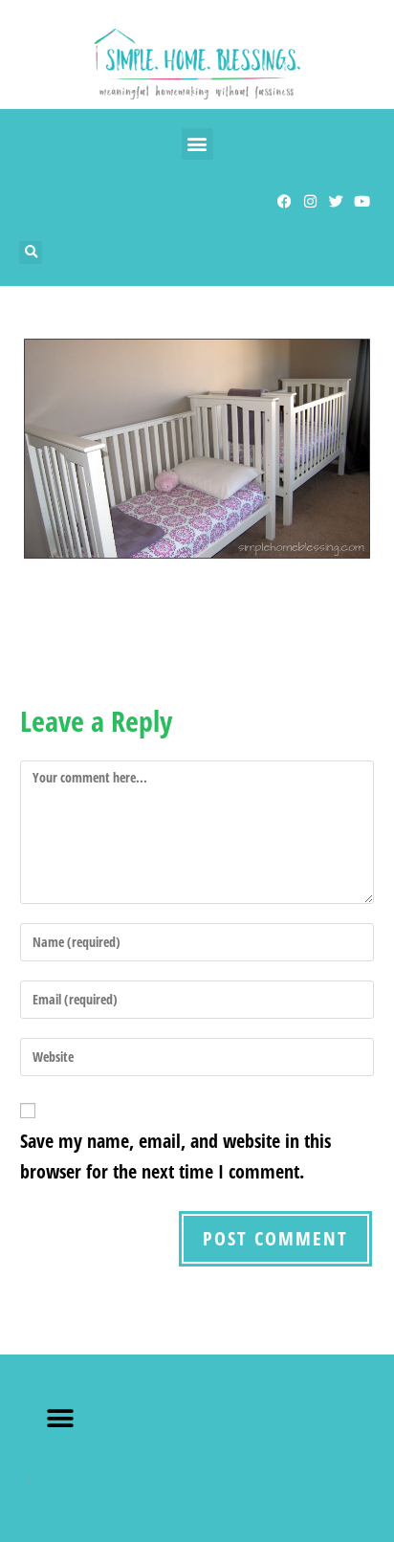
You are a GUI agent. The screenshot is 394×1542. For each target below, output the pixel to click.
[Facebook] (284, 201)
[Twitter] (336, 201)
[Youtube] (362, 201)
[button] (197, 144)
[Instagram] (310, 201)
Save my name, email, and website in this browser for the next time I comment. (175, 1156)
